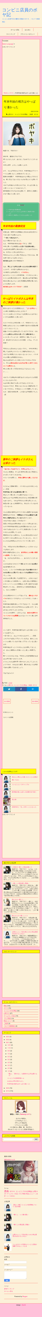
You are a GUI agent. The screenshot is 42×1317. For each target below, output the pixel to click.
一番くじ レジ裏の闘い (20, 1214)
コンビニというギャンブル (20, 784)
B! (33, 689)
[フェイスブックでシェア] (21, 689)
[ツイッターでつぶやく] (9, 689)
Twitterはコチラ (25, 1114)
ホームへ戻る (15, 30)
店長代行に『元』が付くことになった (24, 807)
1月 (9, 1071)
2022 (8, 1039)
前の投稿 (35, 701)
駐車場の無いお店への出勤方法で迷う (24, 792)
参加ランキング (9, 1289)
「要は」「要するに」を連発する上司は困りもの (22, 1074)
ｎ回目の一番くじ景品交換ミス (22, 867)
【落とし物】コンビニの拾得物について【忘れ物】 (25, 1205)
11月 (9, 1048)
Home (6, 93)
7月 (9, 1054)
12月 (9, 1045)
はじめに (27, 30)
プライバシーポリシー (27, 34)
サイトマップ (10, 34)
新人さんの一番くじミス (20, 915)
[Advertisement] (21, 69)
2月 (9, 1068)
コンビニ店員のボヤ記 (20, 11)
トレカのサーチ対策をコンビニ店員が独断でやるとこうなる (25, 1245)
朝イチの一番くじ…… (19, 899)
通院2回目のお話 (9, 1160)
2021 (8, 1042)
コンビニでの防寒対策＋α (15, 1078)
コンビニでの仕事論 (21, 114)
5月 (9, 1059)
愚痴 (5, 1006)
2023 (8, 1036)
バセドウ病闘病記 (9, 1026)
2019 (8, 1091)
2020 (8, 1088)
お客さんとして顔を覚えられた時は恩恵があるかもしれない (25, 933)
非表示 (22, 205)
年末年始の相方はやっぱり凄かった (18, 1084)
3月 (9, 1065)
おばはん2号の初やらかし (15, 1081)
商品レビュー (8, 1021)
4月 (9, 1062)
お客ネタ (10, 114)
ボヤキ (11, 93)
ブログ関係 (7, 1018)
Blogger (24, 1296)
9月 (9, 1051)
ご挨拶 (31, 114)
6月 (9, 1057)
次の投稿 (7, 701)
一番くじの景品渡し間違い (20, 883)
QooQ (24, 1305)
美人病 (14, 799)
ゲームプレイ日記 (9, 1016)
